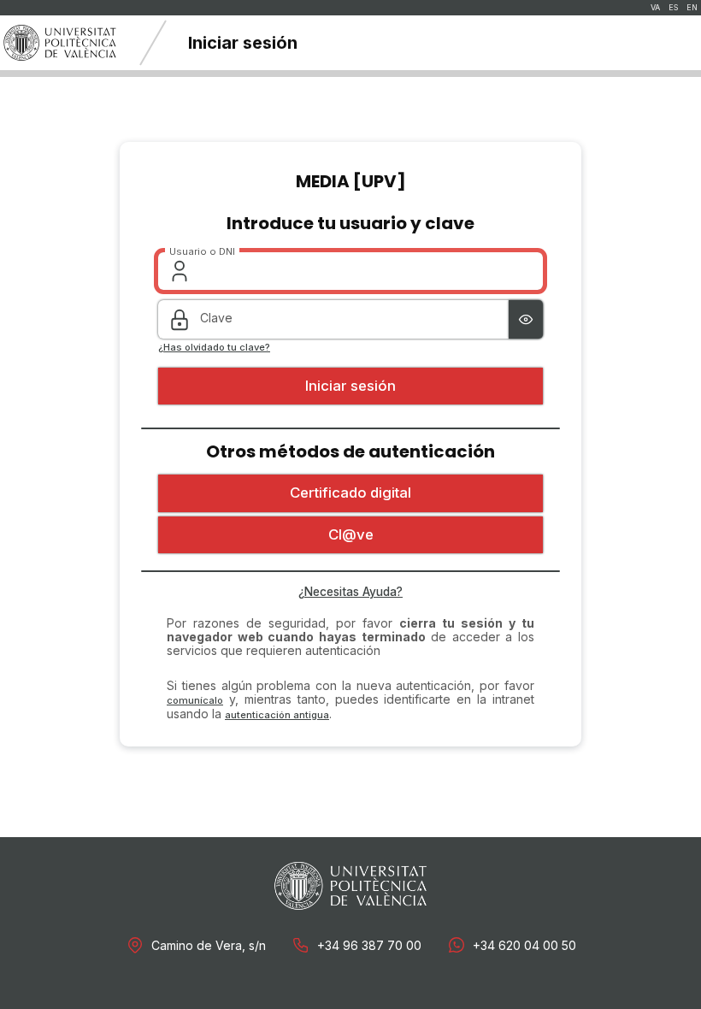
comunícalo (195, 700)
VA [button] (655, 7)
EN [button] (692, 7)
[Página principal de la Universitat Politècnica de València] (60, 43)
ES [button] (673, 7)
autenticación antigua (277, 715)
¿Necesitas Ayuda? (350, 592)
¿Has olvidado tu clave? (214, 347)
